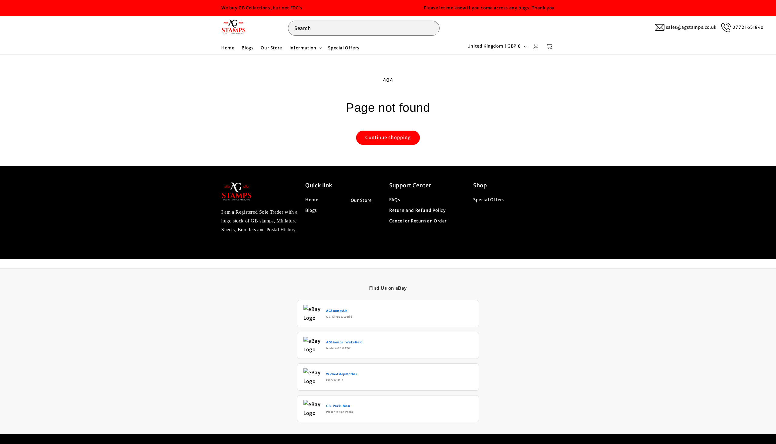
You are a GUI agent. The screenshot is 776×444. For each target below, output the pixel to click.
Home (311, 199)
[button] (364, 27)
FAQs (394, 199)
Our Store (361, 200)
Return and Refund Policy (417, 210)
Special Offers (488, 199)
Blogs (311, 210)
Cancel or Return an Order (418, 220)
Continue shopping (388, 137)
